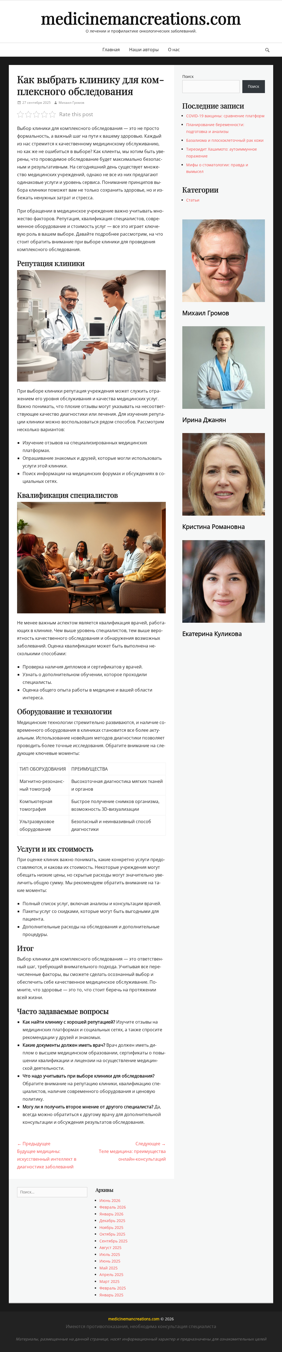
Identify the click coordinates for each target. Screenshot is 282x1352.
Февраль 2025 (112, 1288)
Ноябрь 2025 (111, 1227)
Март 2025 (109, 1281)
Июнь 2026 (109, 1200)
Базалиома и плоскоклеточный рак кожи (225, 140)
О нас (174, 50)
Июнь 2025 (109, 1261)
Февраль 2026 (112, 1207)
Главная (111, 50)
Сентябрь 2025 (113, 1241)
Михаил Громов (71, 102)
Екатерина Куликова (212, 633)
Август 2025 (110, 1247)
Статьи (192, 200)
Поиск (188, 76)
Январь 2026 (111, 1214)
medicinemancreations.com (141, 18)
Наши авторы (144, 50)
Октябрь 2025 (112, 1234)
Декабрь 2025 (112, 1220)
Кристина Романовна (213, 526)
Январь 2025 (111, 1294)
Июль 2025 (109, 1254)
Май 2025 (108, 1268)
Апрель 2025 (111, 1274)
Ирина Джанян (204, 419)
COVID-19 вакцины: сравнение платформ (225, 115)
